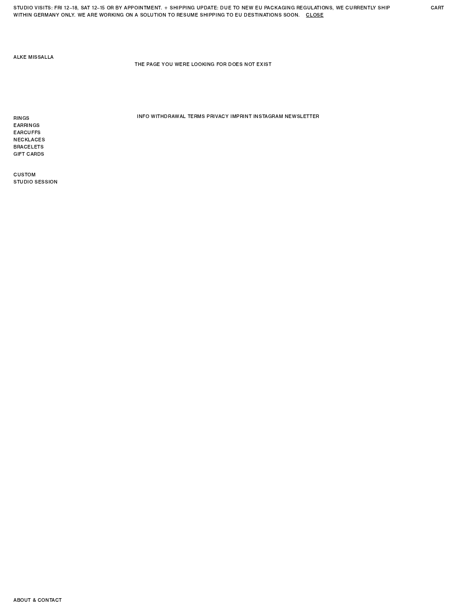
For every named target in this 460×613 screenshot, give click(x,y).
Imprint (241, 116)
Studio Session (35, 182)
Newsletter (302, 116)
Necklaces (29, 140)
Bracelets (28, 147)
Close (314, 15)
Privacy (218, 116)
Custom (24, 175)
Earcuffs (27, 133)
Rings (21, 118)
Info (143, 116)
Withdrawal (168, 116)
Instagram (268, 116)
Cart (437, 8)
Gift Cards (28, 154)
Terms (196, 116)
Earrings (26, 125)
